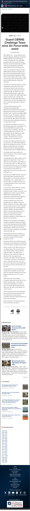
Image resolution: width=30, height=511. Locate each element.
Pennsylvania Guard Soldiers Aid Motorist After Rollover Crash (19, 345)
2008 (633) (4, 459)
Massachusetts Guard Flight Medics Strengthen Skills (19, 362)
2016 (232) (4, 446)
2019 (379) (4, 441)
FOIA (15, 478)
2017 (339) (4, 445)
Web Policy (15, 472)
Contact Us (15, 482)
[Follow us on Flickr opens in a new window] (17, 493)
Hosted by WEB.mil (14, 500)
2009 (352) (4, 457)
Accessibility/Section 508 (15, 481)
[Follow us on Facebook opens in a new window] (21, 493)
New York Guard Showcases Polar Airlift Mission (18, 328)
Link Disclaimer (15, 471)
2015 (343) (4, 448)
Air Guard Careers (15, 486)
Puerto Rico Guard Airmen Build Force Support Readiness (11, 415)
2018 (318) (4, 443)
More (24, 377)
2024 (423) (4, 434)
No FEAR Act (15, 479)
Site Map (15, 468)
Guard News (4, 388)
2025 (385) (4, 432)
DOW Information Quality (15, 474)
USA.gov (15, 487)
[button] (7, 3)
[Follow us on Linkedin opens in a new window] (9, 493)
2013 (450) (4, 451)
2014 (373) (4, 449)
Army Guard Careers (15, 484)
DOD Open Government (15, 475)
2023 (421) (4, 435)
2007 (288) (4, 460)
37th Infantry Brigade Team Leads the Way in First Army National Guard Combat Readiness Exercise (11, 401)
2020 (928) (4, 440)
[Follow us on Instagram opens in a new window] (24, 493)
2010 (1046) (5, 455)
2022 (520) (4, 437)
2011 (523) (4, 454)
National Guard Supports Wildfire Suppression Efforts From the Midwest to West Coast (12, 409)
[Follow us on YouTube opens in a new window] (13, 493)
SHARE (12, 313)
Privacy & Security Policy (15, 469)
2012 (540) (4, 452)
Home (15, 466)
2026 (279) (4, 431)
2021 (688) (4, 438)
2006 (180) (4, 462)
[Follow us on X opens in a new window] (5, 493)
